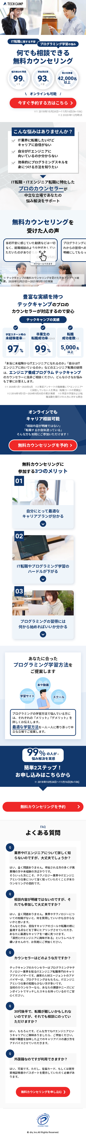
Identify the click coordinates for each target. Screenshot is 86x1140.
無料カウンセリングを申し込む (42, 1092)
